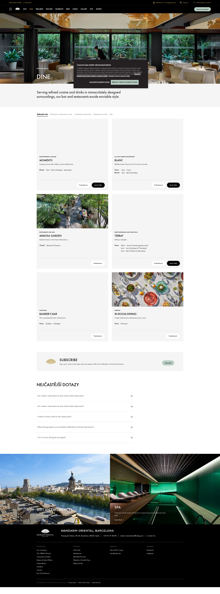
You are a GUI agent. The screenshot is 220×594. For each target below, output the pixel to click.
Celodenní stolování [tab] (83, 114)
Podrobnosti (83, 185)
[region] (111, 73)
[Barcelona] (17, 9)
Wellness (39, 9)
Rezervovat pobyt (203, 9)
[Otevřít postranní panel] (10, 9)
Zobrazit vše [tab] (42, 114)
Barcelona (28, 2)
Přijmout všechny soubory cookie (124, 82)
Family (75, 9)
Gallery (84, 9)
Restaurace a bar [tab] (101, 114)
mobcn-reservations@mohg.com (131, 536)
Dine (31, 9)
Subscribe (168, 363)
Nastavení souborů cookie (99, 82)
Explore (49, 9)
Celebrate (59, 9)
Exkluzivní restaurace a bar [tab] (61, 114)
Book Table (98, 185)
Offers (99, 9)
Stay (25, 9)
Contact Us (151, 536)
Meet (68, 9)
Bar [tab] (111, 114)
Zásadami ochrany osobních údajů (119, 76)
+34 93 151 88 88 (110, 536)
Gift (91, 9)
